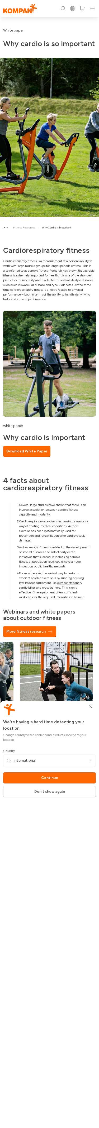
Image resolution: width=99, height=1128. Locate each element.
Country (9, 751)
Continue (49, 778)
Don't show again (49, 791)
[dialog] (49, 564)
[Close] (90, 706)
